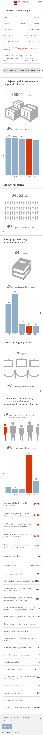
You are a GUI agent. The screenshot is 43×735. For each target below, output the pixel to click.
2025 (5, 70)
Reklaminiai (8, 721)
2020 (23, 70)
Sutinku (7, 726)
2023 (12, 70)
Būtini (6, 718)
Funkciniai (15, 718)
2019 (27, 70)
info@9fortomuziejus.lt (31, 35)
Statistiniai (26, 718)
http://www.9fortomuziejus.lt (29, 48)
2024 (9, 70)
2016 (38, 70)
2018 (31, 70)
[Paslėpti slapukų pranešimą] (40, 718)
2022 (16, 70)
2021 (20, 70)
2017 (34, 70)
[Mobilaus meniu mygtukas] (40, 3)
